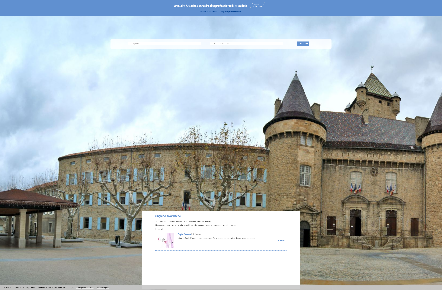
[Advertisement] (221, 268)
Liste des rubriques (209, 11)
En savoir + (282, 241)
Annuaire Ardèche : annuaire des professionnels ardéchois (210, 6)
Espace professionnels (231, 11)
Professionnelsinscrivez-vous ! (258, 5)
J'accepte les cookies (84, 288)
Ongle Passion (184, 234)
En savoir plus (103, 288)
